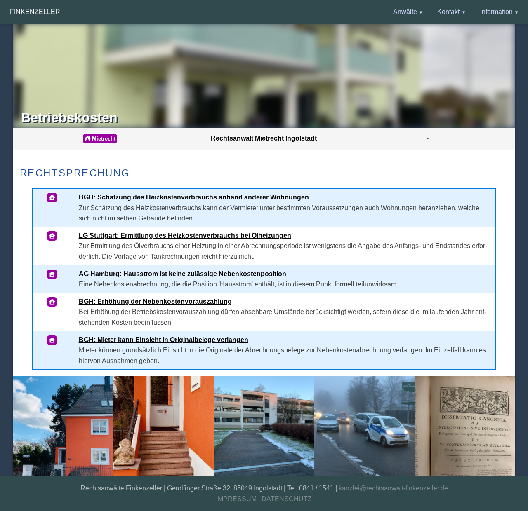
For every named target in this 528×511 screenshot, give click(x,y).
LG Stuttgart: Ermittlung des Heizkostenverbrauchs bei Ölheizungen (185, 235)
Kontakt (448, 11)
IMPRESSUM (236, 498)
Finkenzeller (35, 11)
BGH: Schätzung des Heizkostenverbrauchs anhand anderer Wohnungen (194, 197)
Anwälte (405, 11)
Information (496, 11)
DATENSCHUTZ (287, 498)
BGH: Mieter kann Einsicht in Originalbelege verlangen (163, 339)
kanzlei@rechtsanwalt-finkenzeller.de (393, 488)
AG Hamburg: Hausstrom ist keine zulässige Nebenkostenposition (182, 273)
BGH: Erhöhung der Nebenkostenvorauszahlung (155, 301)
